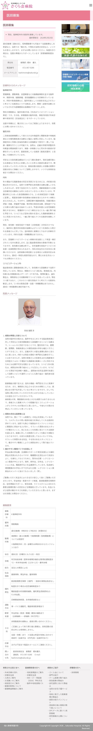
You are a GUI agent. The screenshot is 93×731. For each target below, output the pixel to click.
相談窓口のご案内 (12, 683)
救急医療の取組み (56, 680)
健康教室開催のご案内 (14, 688)
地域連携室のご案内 (35, 672)
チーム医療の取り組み (58, 677)
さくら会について (56, 672)
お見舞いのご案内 (12, 680)
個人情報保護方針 (11, 725)
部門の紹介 (53, 675)
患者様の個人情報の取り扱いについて (58, 706)
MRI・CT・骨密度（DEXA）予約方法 (34, 679)
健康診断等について (13, 686)
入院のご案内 (10, 677)
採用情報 (75, 672)
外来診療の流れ (11, 672)
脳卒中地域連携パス (35, 683)
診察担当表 (9, 675)
